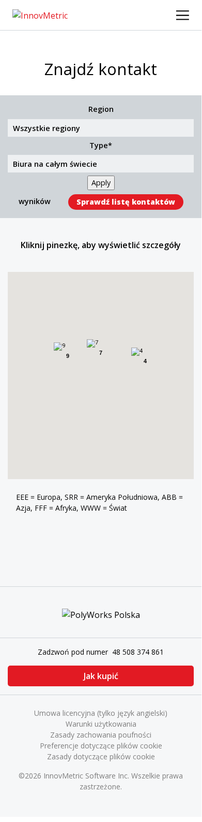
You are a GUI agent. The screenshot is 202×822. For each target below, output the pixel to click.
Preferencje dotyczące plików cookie (101, 746)
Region (101, 109)
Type (98, 145)
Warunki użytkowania (101, 724)
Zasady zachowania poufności (100, 735)
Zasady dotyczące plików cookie (101, 756)
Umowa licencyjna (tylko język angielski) (100, 713)
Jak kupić (101, 676)
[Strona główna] (40, 14)
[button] (104, 377)
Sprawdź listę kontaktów (125, 202)
